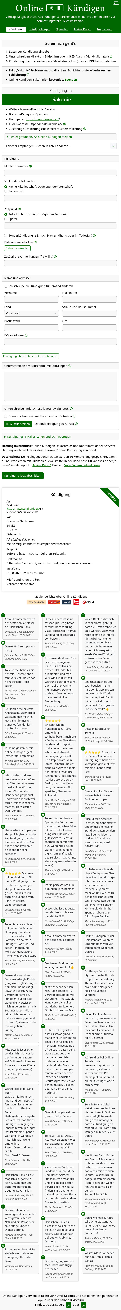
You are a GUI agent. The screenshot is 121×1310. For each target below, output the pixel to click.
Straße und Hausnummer (79, 307)
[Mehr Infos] (111, 56)
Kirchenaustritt (70, 17)
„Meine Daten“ (41, 465)
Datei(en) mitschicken (18, 242)
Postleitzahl (12, 321)
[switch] (116, 3)
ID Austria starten (18, 424)
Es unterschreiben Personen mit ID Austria (40, 416)
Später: (13, 219)
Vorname (10, 293)
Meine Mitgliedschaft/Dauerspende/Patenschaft (41, 187)
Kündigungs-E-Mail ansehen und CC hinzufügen (39, 437)
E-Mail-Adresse (14, 335)
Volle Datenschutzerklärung (83, 465)
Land (7, 307)
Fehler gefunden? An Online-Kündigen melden (41, 137)
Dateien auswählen (17, 248)
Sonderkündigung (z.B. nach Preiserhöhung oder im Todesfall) (50, 235)
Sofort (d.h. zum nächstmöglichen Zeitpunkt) (38, 214)
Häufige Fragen (40, 29)
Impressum (104, 29)
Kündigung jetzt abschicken (22, 476)
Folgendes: (16, 191)
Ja (68, 1305)
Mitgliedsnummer (16, 166)
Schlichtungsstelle (49, 21)
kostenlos (76, 21)
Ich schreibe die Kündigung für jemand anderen (41, 286)
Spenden (62, 29)
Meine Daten (82, 29)
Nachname (69, 293)
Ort (64, 321)
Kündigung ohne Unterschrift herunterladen (30, 356)
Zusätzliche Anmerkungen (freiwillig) (28, 256)
